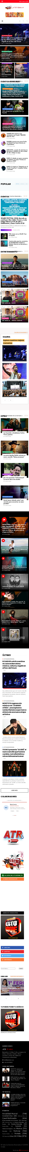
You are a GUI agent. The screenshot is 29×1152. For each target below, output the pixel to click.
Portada (17, 1133)
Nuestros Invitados (6, 1133)
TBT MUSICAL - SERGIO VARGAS (12, 320)
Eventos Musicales (16, 1124)
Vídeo (19, 1136)
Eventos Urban (5, 1126)
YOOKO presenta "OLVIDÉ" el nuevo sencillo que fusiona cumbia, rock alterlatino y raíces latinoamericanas (7, 69)
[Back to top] (25, 1148)
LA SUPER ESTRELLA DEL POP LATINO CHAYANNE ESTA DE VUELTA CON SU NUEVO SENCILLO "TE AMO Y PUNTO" (14, 266)
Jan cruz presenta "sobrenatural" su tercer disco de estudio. (13, 478)
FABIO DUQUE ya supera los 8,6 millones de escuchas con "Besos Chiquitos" (14, 550)
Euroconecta (24, 1150)
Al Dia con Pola (21, 1116)
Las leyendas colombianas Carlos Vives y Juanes (14, 433)
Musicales (4, 1131)
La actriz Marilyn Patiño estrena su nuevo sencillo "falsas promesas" (14, 456)
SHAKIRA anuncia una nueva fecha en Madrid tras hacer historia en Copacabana (17, 143)
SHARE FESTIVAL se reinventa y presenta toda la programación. (14, 285)
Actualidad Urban (7, 1116)
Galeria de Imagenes (7, 1128)
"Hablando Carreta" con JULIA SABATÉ (13, 586)
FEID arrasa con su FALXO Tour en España (13, 112)
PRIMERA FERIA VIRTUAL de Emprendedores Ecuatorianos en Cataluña (12, 990)
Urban (11, 1136)
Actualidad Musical (7, 35)
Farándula (18, 1126)
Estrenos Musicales (19, 1122)
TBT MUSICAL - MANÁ (9, 303)
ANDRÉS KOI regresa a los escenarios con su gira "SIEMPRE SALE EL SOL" (16, 135)
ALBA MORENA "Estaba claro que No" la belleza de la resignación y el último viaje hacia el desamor (13, 603)
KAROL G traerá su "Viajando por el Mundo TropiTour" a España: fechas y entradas (17, 168)
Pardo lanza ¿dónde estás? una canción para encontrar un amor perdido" (13, 501)
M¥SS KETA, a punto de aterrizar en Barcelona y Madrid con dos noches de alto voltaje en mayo (17, 151)
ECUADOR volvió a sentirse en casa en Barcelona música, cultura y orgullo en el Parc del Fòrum (14, 40)
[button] (2, 1)
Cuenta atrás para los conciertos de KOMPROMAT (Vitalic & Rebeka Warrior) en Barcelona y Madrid (13, 127)
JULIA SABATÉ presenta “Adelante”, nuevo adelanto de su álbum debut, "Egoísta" (14, 621)
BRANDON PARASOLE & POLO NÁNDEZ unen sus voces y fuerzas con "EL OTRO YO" (13, 638)
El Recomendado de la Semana (10, 1120)
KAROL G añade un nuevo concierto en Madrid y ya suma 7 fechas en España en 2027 (17, 159)
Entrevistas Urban (8, 1122)
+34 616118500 (8, 1062)
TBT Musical (5, 301)
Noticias (17, 1131)
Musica (19, 1128)
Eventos (4, 1124)
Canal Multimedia (9, 1118)
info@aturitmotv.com (9, 1060)
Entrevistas (24, 1120)
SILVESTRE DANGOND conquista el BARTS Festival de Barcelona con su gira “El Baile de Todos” (21, 69)
